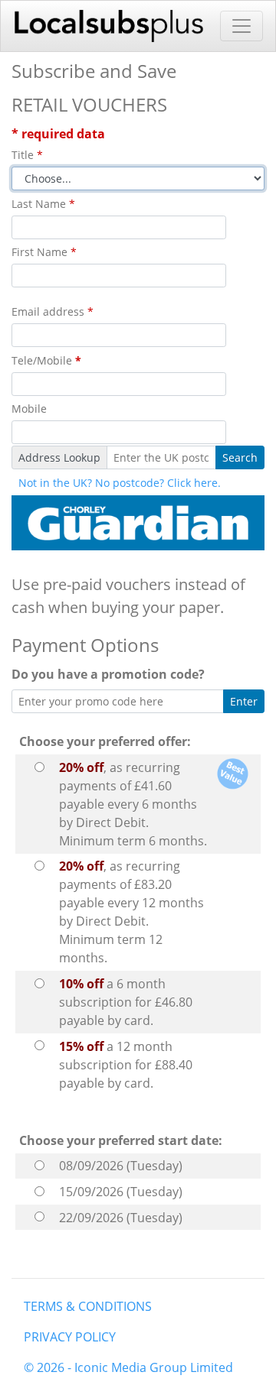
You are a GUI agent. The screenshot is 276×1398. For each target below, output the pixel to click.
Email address (53, 311)
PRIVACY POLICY (70, 1336)
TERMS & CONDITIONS (88, 1306)
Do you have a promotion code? (111, 674)
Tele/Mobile (46, 360)
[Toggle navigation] (241, 26)
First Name (44, 252)
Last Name (43, 203)
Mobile (29, 408)
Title (27, 155)
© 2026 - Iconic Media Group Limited (128, 1367)
